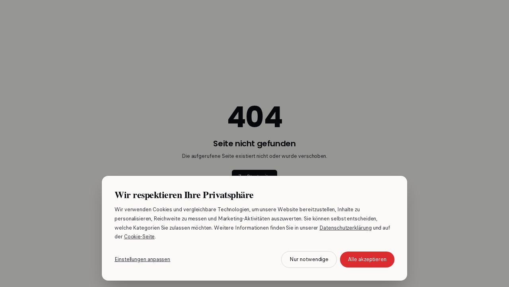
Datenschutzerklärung (345, 228)
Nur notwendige (308, 259)
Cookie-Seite (139, 236)
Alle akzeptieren (367, 259)
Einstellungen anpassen (142, 259)
